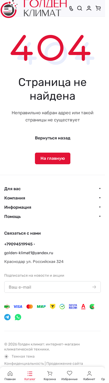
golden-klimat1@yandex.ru (28, 252)
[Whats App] (18, 317)
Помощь (12, 216)
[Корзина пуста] (98, 8)
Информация (17, 207)
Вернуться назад (52, 137)
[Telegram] (7, 317)
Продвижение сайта (64, 363)
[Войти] (89, 8)
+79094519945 (18, 244)
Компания (14, 197)
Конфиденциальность (24, 363)
